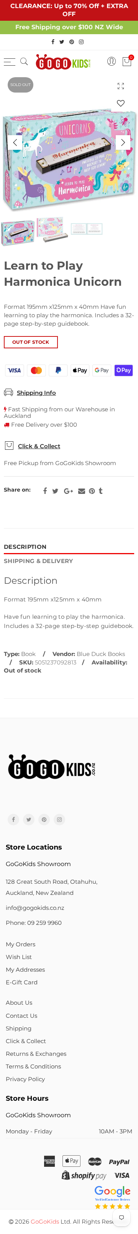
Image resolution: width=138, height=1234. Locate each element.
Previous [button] (15, 142)
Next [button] (123, 142)
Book (28, 654)
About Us (19, 1002)
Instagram (59, 819)
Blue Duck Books (101, 654)
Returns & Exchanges (36, 1053)
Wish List (19, 957)
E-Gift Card (22, 982)
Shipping (18, 1028)
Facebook (45, 491)
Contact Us (21, 1015)
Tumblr (100, 491)
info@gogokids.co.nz (35, 907)
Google (68, 491)
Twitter (55, 491)
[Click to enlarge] (120, 85)
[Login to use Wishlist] (120, 103)
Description (25, 546)
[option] (69, 142)
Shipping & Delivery (38, 561)
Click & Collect (39, 446)
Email (81, 491)
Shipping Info (36, 392)
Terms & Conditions (33, 1066)
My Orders (20, 944)
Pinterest (92, 491)
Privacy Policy (25, 1079)
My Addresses (25, 969)
